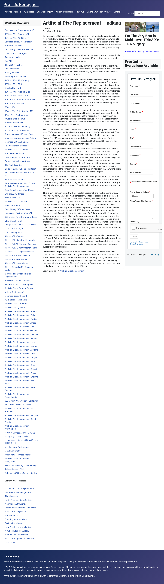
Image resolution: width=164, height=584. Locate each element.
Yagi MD (8, 61)
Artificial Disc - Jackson (15, 307)
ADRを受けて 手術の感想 (16, 436)
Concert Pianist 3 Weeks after (18, 41)
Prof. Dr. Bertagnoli (12, 11)
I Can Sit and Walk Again (16, 53)
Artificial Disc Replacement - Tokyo (20, 365)
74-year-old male (12, 57)
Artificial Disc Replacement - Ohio (20, 353)
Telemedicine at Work (14, 469)
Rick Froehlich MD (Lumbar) (17, 126)
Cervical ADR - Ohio (13, 220)
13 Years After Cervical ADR (17, 34)
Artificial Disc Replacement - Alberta (21, 311)
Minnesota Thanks (13, 45)
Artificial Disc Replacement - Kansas (21, 338)
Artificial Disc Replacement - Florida (21, 319)
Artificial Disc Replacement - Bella (20, 315)
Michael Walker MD (14, 122)
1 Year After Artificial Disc (16, 115)
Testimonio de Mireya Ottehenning (20, 465)
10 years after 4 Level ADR (16, 95)
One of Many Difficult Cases (17, 209)
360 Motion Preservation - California (21, 401)
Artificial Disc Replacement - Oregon (21, 357)
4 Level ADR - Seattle (14, 236)
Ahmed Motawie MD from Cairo (19, 134)
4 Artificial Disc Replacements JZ (19, 251)
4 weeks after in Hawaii (15, 118)
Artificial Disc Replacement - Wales (20, 373)
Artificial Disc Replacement (72, 271)
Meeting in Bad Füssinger (16, 534)
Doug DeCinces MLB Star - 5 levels (20, 224)
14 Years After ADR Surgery (17, 80)
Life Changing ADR (13, 232)
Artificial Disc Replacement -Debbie (21, 330)
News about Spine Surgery (17, 530)
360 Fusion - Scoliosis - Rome (18, 404)
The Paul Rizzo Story (14, 165)
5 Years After (10, 107)
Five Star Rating (12, 68)
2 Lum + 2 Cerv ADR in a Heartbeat (20, 169)
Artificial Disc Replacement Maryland (21, 349)
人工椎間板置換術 (12, 451)
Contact (117, 11)
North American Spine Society (18, 500)
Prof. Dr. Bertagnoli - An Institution (20, 538)
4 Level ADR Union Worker (17, 263)
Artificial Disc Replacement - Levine (21, 346)
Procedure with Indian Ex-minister (20, 507)
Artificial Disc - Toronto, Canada (19, 288)
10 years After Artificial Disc (17, 91)
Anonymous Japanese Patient (18, 454)
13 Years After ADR (13, 84)
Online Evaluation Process (99, 11)
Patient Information (64, 11)
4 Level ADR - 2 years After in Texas (21, 247)
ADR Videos (29, 11)
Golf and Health (12, 515)
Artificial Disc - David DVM (17, 149)
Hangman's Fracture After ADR (18, 213)
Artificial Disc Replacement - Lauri (20, 342)
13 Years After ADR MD (15, 179)
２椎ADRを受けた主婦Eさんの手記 (20, 432)
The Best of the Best (14, 65)
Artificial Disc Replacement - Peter (20, 361)
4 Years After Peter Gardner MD (19, 111)
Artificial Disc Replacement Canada (20, 323)
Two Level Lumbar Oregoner (18, 280)
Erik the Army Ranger (14, 194)
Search (131, 13)
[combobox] (147, 13)
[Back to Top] (160, 579)
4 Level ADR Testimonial (16, 259)
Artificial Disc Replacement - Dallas (20, 326)
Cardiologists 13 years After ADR (19, 30)
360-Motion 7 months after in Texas (21, 217)
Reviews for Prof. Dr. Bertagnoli (19, 284)
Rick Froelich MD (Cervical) (17, 130)
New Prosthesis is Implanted (18, 527)
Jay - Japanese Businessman (17, 447)
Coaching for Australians (16, 519)
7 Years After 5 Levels (14, 103)
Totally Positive (12, 72)
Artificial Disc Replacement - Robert (21, 369)
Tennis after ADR (12, 197)
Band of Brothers (12, 205)
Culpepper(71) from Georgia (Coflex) (21, 473)
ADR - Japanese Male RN (16, 299)
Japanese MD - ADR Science (17, 142)
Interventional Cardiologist (17, 145)
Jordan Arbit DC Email (14, 153)
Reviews (80, 11)
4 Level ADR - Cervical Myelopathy (20, 240)
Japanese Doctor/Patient (16, 296)
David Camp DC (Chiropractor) (18, 157)
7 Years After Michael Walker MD (20, 99)
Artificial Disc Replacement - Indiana (21, 334)
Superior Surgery (45, 11)
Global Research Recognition (18, 492)
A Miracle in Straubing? (15, 504)
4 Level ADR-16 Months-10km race (20, 244)
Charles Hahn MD (13, 88)
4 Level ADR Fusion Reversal (17, 255)
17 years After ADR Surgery (17, 38)
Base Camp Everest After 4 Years (19, 190)
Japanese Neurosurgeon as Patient (20, 138)
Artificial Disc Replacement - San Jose (21, 415)
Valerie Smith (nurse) (14, 292)
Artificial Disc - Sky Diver (16, 201)
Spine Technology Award (16, 511)
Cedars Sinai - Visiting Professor (19, 488)
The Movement (11, 496)
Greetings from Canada (15, 76)
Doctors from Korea (13, 523)
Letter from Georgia (14, 228)
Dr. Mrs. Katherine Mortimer (17, 161)
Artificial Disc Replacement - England (21, 376)
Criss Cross (10, 542)
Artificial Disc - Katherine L (17, 303)
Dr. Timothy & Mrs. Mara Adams (19, 49)
